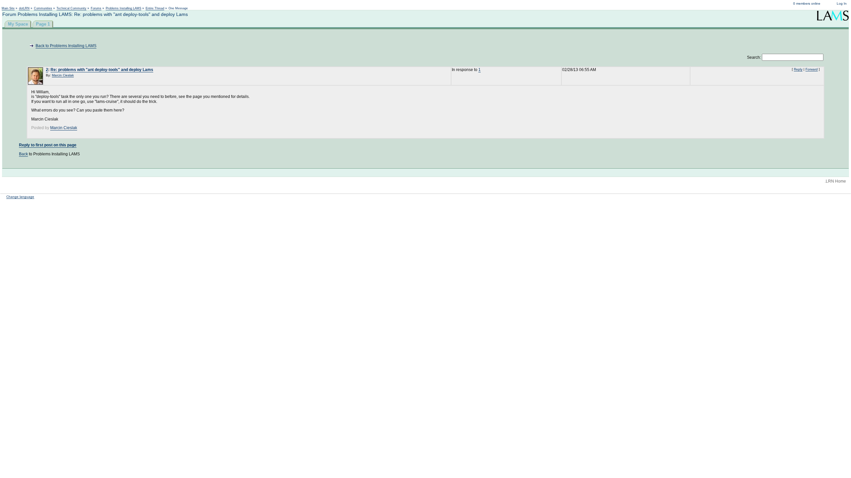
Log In (842, 3)
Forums (96, 8)
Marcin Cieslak (63, 75)
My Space (18, 24)
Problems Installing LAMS (123, 8)
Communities (43, 8)
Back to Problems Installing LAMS (66, 45)
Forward (811, 69)
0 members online (806, 3)
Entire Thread (155, 8)
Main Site (8, 8)
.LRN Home (835, 181)
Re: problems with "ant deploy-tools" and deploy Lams (102, 69)
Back (23, 154)
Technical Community (71, 8)
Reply (798, 69)
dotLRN (24, 8)
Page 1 (43, 24)
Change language (20, 197)
